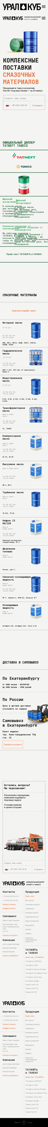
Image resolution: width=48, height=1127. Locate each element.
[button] (15, 904)
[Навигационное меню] (43, 6)
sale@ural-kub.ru (9, 908)
